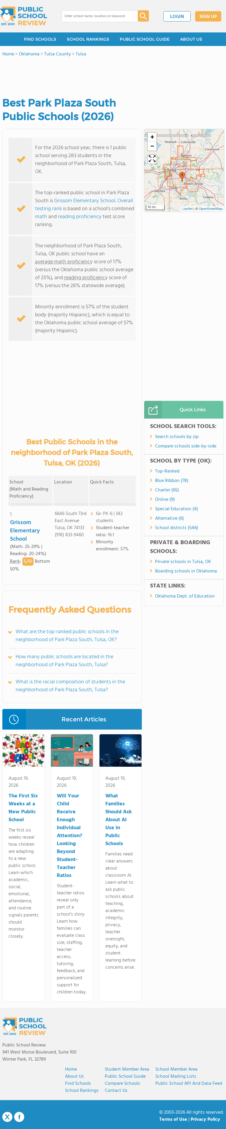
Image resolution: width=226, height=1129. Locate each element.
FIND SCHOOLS (40, 39)
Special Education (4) (176, 509)
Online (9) (165, 499)
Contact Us (116, 1090)
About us (74, 1076)
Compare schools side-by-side (185, 446)
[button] (182, 177)
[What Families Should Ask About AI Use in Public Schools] (120, 751)
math (41, 217)
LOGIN (177, 17)
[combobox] (95, 16)
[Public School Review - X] (7, 1117)
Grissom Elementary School (84, 201)
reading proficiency (80, 217)
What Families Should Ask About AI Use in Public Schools (118, 820)
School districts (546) (176, 527)
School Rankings (82, 1090)
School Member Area (176, 1069)
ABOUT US (191, 39)
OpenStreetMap (210, 209)
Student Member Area (127, 1069)
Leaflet (187, 209)
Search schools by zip (177, 436)
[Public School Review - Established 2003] (23, 16)
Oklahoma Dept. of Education (185, 596)
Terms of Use (173, 1119)
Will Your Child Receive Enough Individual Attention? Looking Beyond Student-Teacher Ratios (69, 836)
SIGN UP (208, 17)
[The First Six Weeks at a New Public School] (24, 751)
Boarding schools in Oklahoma (186, 571)
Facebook (19, 1117)
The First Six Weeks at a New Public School (23, 808)
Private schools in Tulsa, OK (183, 561)
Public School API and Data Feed (188, 1083)
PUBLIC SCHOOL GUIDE (145, 39)
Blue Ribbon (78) (171, 480)
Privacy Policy (205, 1119)
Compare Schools (122, 1083)
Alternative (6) (169, 518)
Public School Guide (125, 1076)
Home (71, 1069)
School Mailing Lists (175, 1076)
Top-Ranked (167, 471)
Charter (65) (167, 490)
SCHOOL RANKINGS (88, 39)
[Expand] (152, 159)
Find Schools (78, 1083)
